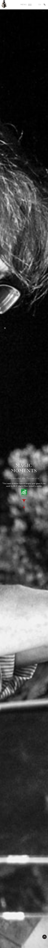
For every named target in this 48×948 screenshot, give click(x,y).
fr (35, 5)
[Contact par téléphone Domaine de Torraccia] (45, 5)
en (39, 5)
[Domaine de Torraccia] (4, 4)
